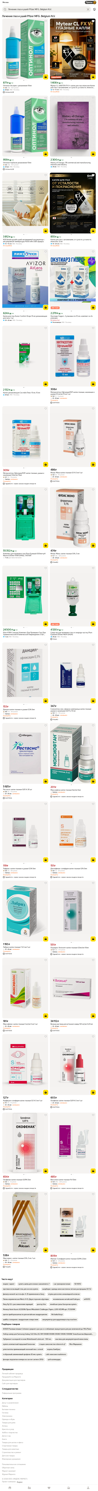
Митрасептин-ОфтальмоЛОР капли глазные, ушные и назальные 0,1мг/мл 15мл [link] (23, 474)
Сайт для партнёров (10, 1383)
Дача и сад (6, 1436)
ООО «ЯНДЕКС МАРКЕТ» (18, 1479)
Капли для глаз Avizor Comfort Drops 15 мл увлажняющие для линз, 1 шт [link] (25, 317)
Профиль (88, 1488)
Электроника (7, 1416)
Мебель (5, 1406)
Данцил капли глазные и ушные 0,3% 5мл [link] (19, 709)
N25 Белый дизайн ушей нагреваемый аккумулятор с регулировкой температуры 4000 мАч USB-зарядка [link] (23, 240)
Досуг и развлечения (10, 1403)
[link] (9, 1284)
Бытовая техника (8, 1409)
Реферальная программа (11, 1393)
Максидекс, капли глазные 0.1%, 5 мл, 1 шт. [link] (19, 1258)
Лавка (29, 1488)
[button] (94, 9)
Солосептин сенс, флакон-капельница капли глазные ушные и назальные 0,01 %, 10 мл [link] (71, 710)
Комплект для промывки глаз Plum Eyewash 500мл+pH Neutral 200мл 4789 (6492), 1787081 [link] (24, 555)
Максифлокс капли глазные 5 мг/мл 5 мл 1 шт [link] (20, 1024)
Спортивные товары (10, 1446)
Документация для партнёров (13, 1380)
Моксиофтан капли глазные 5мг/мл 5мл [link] (66, 790)
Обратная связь (8, 1468)
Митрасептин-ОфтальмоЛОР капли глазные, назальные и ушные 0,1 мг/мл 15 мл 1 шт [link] (73, 393)
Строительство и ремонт (11, 1452)
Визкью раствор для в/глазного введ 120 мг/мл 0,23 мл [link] (72, 1024)
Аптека (5, 1426)
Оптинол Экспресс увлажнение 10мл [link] (17, 86)
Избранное (49, 1488)
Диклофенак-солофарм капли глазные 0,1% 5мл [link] (69, 869)
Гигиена (5, 1413)
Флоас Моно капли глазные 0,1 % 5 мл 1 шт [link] (67, 473)
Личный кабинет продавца (12, 1374)
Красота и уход (8, 1429)
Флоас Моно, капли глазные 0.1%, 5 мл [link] (65, 554)
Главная (10, 1488)
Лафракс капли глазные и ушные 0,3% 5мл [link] (19, 869)
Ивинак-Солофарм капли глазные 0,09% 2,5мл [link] (68, 1259)
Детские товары (8, 1456)
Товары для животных (10, 1449)
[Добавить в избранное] (45, 21)
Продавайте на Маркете (11, 1377)
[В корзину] (45, 77)
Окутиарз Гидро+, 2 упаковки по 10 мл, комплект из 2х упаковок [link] (72, 317)
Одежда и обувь (8, 1419)
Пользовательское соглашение (14, 1464)
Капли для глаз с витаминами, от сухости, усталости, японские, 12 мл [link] (71, 240)
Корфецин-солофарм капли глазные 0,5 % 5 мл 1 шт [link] (22, 1101)
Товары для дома (8, 1423)
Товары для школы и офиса (12, 1442)
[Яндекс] (19, 1482)
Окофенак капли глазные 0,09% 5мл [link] (17, 1180)
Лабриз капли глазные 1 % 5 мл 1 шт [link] (16, 947)
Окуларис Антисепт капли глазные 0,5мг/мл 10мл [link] (70, 948)
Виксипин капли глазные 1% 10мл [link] (63, 1180)
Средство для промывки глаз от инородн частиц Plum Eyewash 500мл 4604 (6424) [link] (71, 633)
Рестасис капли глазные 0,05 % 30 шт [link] (17, 789)
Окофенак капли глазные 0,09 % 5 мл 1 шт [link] (66, 1101)
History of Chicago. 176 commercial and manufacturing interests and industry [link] (71, 164)
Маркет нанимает (9, 1471)
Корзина (68, 1488)
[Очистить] (88, 9)
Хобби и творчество (10, 1433)
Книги (4, 1439)
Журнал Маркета (8, 1474)
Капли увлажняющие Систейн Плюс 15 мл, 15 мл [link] (21, 393)
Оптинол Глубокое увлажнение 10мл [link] (17, 163)
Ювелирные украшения (11, 1459)
